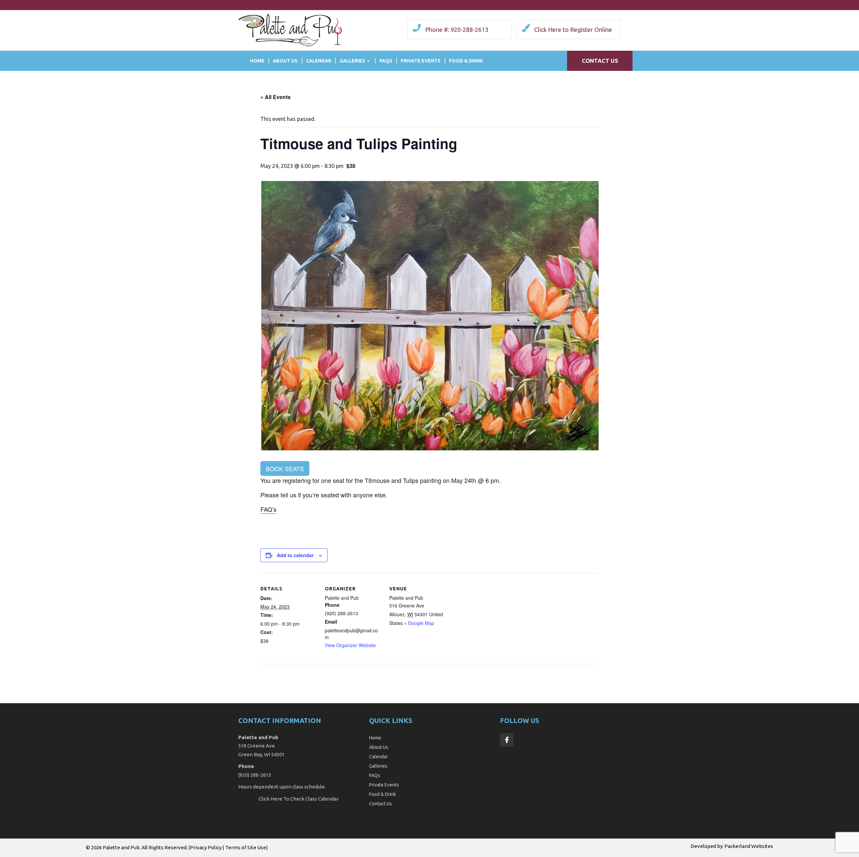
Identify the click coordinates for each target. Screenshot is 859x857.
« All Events (275, 97)
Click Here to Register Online (573, 29)
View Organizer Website (350, 645)
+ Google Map (419, 623)
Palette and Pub (121, 847)
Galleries (352, 60)
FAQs (386, 60)
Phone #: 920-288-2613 (456, 29)
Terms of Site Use (245, 847)
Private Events (421, 60)
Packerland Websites (748, 846)
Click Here (270, 799)
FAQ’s (268, 509)
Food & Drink (466, 60)
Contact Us (600, 60)
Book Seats (285, 468)
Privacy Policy (205, 847)
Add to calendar (295, 555)
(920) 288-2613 (254, 775)
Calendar (318, 60)
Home (257, 60)
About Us (285, 60)
